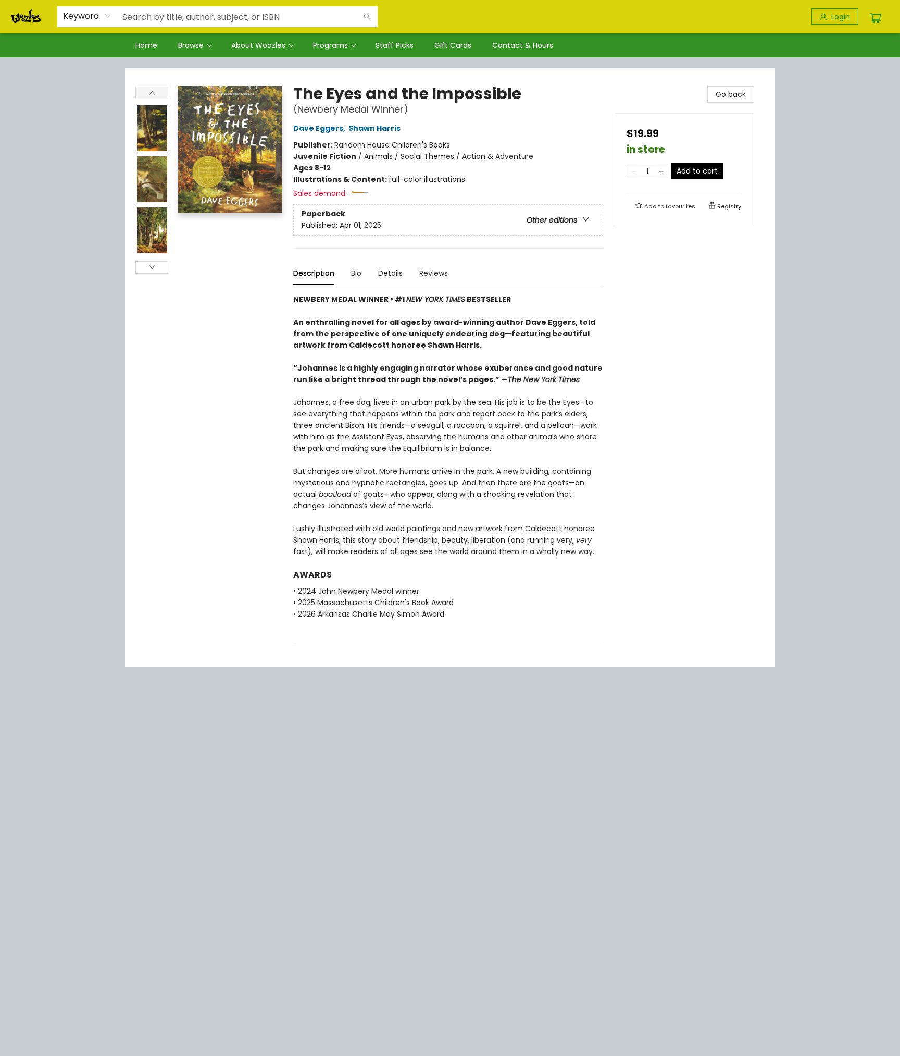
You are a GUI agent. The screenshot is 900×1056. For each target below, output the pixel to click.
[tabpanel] (448, 468)
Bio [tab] (356, 273)
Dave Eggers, (320, 128)
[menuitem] (146, 45)
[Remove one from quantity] (633, 171)
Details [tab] (390, 273)
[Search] (367, 16)
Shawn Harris (374, 128)
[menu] (450, 45)
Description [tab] (313, 273)
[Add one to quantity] (661, 171)
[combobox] (87, 16)
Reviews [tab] (433, 273)
